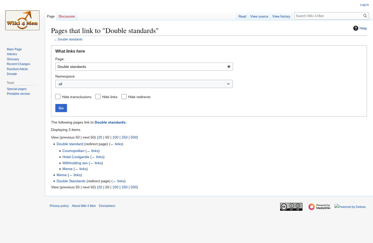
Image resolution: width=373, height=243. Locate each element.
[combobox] (144, 67)
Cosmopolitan (73, 151)
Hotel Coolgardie (75, 157)
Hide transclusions (76, 97)
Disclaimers (107, 206)
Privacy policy (59, 206)
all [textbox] (60, 84)
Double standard (70, 144)
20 (100, 137)
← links (116, 144)
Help (363, 28)
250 (125, 137)
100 (115, 137)
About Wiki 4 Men (84, 206)
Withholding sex (75, 163)
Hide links (109, 97)
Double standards (70, 39)
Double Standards (71, 181)
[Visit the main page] (22, 20)
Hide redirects (139, 97)
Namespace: (65, 76)
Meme (67, 169)
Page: (60, 59)
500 (134, 137)
